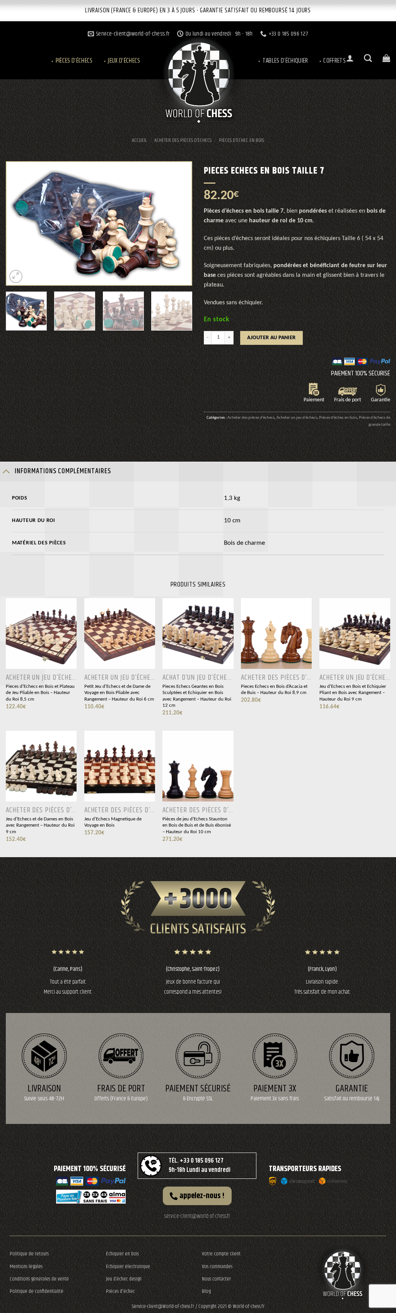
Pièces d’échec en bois (241, 140)
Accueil (139, 140)
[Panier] (386, 58)
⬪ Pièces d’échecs (71, 61)
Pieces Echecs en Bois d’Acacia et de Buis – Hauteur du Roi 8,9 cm (274, 690)
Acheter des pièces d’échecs (183, 140)
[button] (197, 1196)
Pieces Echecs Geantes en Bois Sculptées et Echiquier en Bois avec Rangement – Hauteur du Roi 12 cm (196, 696)
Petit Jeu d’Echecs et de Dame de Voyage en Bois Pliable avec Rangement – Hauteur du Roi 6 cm (119, 693)
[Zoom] (16, 276)
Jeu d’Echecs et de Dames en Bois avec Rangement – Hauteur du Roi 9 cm (40, 825)
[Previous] (20, 223)
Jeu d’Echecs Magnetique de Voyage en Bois (113, 822)
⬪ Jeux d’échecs (121, 61)
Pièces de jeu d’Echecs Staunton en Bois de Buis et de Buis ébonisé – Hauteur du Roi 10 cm (196, 825)
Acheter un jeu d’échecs (297, 417)
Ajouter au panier (271, 338)
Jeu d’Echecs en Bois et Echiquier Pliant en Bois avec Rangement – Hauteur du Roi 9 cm (352, 693)
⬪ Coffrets (332, 61)
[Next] (178, 223)
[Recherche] (368, 58)
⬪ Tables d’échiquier (282, 61)
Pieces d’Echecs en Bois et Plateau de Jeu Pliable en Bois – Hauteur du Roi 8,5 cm (40, 693)
